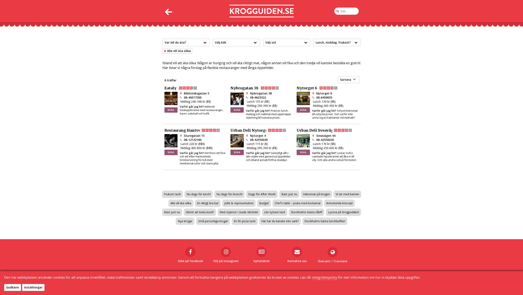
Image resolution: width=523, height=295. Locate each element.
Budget (264, 203)
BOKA (171, 109)
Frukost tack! (172, 194)
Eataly (170, 88)
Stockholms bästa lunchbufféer (324, 221)
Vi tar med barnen (347, 194)
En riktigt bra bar (208, 203)
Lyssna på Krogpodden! (343, 212)
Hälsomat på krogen (316, 194)
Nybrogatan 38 (244, 88)
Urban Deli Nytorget (249, 130)
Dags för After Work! (262, 194)
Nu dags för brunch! (229, 194)
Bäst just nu (289, 194)
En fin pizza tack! (245, 221)
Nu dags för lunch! (199, 194)
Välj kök (220, 42)
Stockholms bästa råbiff (306, 212)
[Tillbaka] (168, 11)
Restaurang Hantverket (186, 130)
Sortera (345, 80)
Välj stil (270, 42)
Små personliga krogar (213, 221)
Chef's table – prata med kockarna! (298, 203)
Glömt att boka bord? (200, 212)
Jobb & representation (239, 203)
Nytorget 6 (307, 88)
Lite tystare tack (274, 212)
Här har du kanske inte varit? (280, 221)
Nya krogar (185, 221)
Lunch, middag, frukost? (333, 42)
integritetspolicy (324, 277)
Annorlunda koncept (339, 203)
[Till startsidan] (261, 11)
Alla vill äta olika (180, 203)
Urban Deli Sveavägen (317, 130)
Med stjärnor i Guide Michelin (239, 212)
